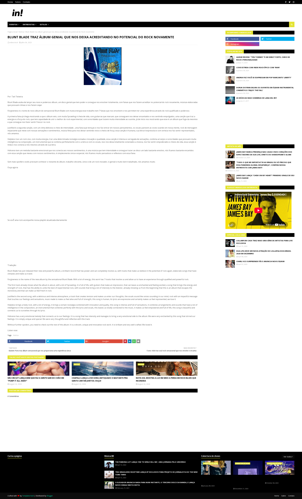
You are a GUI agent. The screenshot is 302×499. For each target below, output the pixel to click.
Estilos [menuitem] (43, 24)
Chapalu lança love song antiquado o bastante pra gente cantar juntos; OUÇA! (100, 379)
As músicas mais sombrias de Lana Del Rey (256, 98)
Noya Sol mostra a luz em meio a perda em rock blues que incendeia (166, 379)
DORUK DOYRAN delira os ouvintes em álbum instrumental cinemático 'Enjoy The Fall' (265, 88)
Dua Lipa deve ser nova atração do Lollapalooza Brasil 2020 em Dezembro (263, 252)
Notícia (21, 32)
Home (10, 2)
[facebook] (286, 2)
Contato (26, 2)
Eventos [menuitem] (13, 24)
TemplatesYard (28, 496)
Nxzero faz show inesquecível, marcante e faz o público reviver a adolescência (246, 481)
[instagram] (293, 2)
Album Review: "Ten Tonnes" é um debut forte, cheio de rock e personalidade (263, 58)
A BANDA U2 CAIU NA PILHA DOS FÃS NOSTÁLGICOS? (278, 478)
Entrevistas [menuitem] (29, 24)
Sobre (18, 2)
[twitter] (289, 2)
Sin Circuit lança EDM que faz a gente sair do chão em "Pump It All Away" (36, 379)
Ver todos (288, 456)
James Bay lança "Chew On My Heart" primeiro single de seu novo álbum (265, 176)
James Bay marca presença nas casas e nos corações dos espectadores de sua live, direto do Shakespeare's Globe (264, 153)
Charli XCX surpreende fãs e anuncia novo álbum (260, 261)
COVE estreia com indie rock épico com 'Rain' (258, 67)
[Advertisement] (260, 124)
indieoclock (13, 42)
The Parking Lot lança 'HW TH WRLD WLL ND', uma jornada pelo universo (150, 462)
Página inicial (12, 32)
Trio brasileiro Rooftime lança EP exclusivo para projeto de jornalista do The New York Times (156, 473)
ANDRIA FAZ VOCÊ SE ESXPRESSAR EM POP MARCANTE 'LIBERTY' (263, 77)
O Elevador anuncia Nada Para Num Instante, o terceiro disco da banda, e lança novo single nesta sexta (155, 483)
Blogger (50, 496)
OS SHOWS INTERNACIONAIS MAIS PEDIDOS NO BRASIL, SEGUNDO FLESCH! (214, 480)
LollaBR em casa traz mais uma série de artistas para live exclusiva (264, 241)
